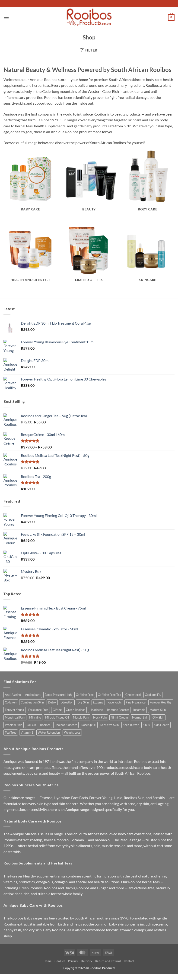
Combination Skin (32, 702)
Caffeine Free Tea (109, 695)
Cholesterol (133, 695)
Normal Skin (140, 717)
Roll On (31, 725)
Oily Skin (158, 717)
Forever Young (14, 710)
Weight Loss (72, 732)
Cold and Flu (153, 695)
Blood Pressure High (58, 695)
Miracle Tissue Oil (57, 717)
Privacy (73, 961)
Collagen (10, 702)
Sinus (146, 725)
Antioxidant (33, 695)
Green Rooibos (75, 710)
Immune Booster (118, 710)
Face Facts (115, 702)
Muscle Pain (81, 717)
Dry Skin (83, 702)
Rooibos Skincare (66, 725)
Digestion (66, 702)
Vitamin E (27, 732)
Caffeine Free (85, 695)
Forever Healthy (161, 702)
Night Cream (119, 717)
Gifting (57, 710)
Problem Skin (13, 725)
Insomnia (139, 710)
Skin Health (161, 725)
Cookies (59, 961)
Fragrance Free (38, 710)
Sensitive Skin (109, 725)
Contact (129, 961)
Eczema (98, 702)
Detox (52, 702)
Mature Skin (157, 710)
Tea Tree (10, 732)
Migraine (35, 717)
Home (47, 961)
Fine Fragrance (136, 702)
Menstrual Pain (15, 717)
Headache (96, 710)
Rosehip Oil (88, 725)
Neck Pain (100, 717)
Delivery (86, 961)
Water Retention (49, 732)
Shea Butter (131, 725)
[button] (6, 17)
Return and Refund (108, 961)
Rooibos (45, 725)
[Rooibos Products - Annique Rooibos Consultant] (89, 17)
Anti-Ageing (13, 695)
